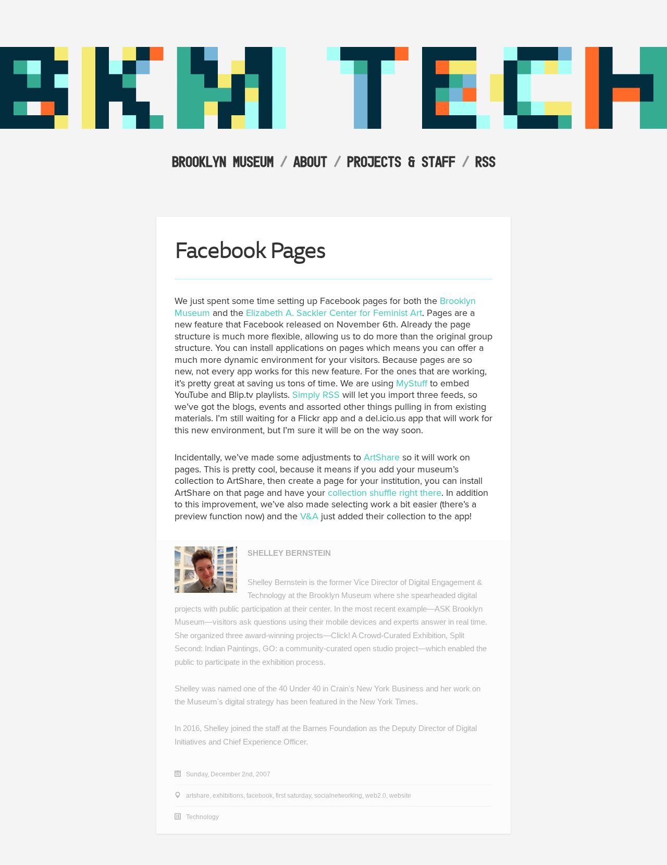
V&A (309, 516)
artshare (197, 795)
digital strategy (249, 701)
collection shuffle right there (384, 492)
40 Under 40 (299, 688)
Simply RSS (316, 394)
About (310, 161)
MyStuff (411, 383)
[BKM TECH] (333, 125)
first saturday (293, 795)
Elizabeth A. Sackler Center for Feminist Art (334, 313)
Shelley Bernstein (289, 553)
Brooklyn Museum (223, 161)
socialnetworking (338, 795)
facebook (259, 795)
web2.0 (375, 795)
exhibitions (228, 795)
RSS (485, 161)
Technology (202, 817)
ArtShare (382, 457)
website (400, 795)
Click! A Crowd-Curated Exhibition (388, 635)
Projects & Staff (401, 161)
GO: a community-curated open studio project (340, 648)
